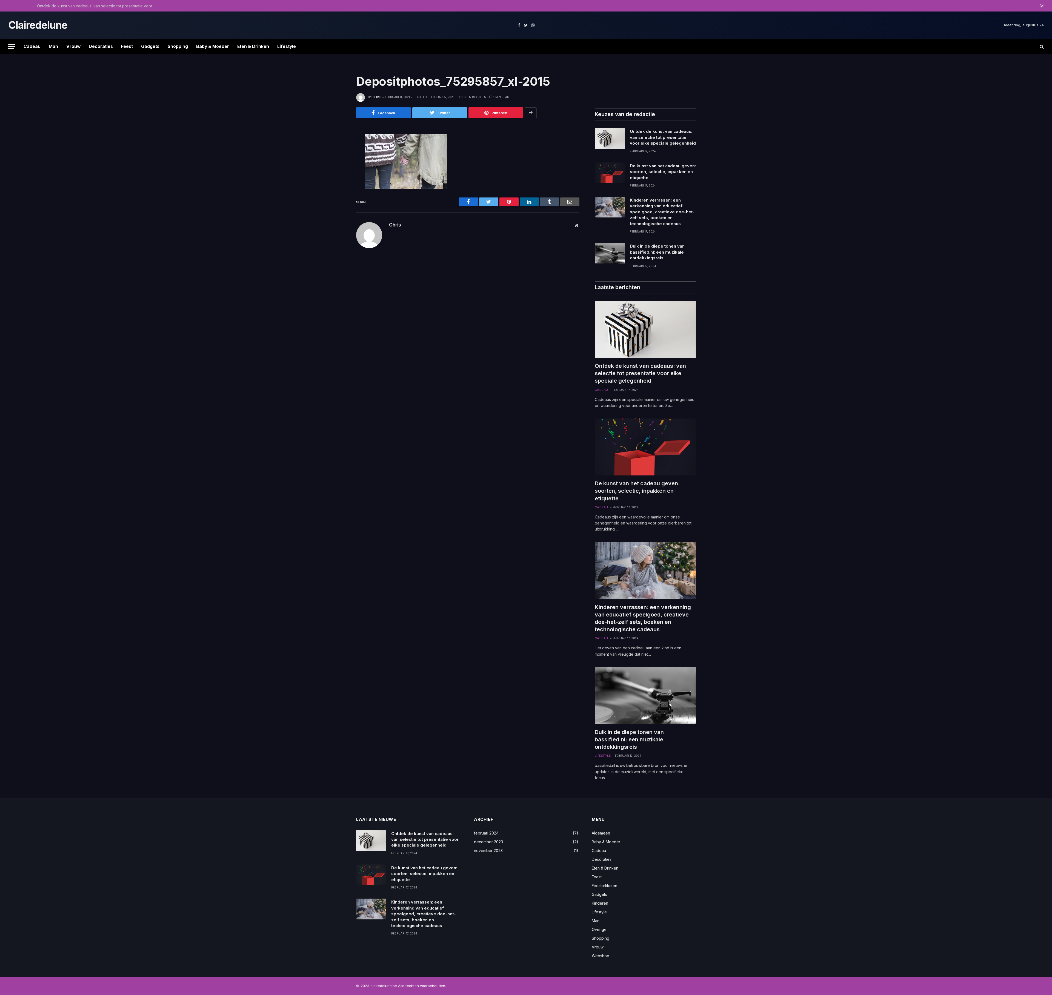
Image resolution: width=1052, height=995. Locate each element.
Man (53, 46)
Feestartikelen (604, 885)
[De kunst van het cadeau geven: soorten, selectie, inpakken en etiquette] (610, 172)
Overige (599, 929)
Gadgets (150, 46)
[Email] (337, 202)
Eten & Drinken (253, 46)
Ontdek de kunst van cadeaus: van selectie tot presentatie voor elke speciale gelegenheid (663, 137)
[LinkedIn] (337, 177)
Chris (377, 97)
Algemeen (601, 833)
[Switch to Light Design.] (1041, 6)
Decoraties (101, 46)
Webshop (600, 955)
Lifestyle (286, 46)
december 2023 (488, 841)
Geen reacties (475, 97)
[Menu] (11, 46)
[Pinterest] (337, 190)
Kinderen (600, 903)
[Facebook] (337, 153)
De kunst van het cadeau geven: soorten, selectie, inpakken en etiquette (98, 6)
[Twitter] (337, 165)
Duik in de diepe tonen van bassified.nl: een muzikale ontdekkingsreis (657, 251)
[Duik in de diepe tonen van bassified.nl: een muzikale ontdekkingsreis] (610, 253)
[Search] (1041, 46)
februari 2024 (486, 833)
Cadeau (32, 46)
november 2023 (488, 850)
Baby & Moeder (212, 46)
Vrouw (73, 46)
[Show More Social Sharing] (531, 112)
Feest (127, 46)
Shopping (178, 46)
